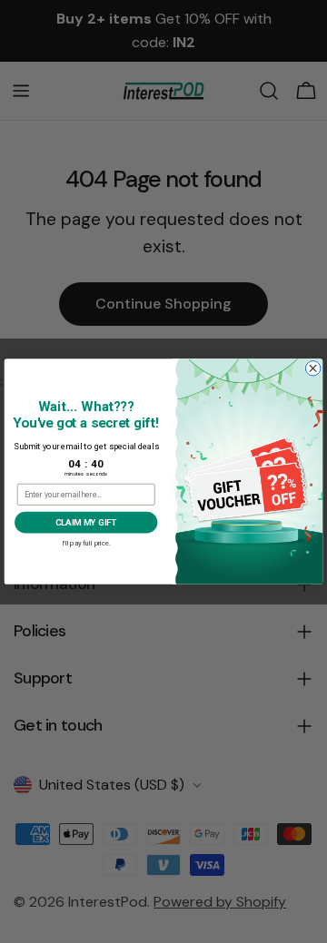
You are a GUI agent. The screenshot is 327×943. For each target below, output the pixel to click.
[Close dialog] (313, 369)
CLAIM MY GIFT (86, 522)
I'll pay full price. (86, 541)
